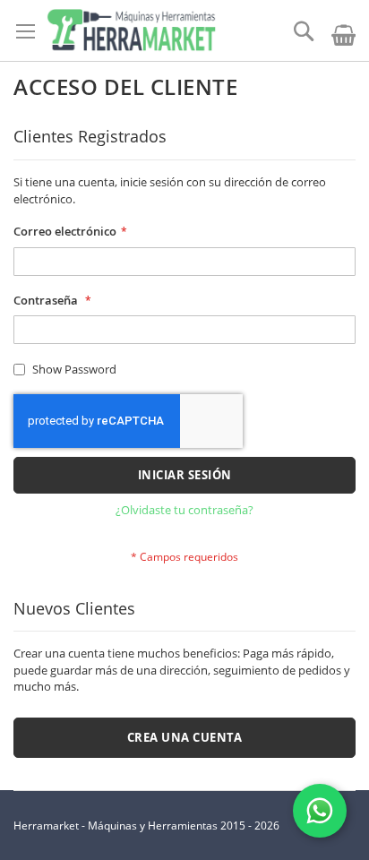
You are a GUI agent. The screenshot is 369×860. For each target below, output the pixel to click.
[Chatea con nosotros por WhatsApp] (320, 811)
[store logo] (131, 30)
